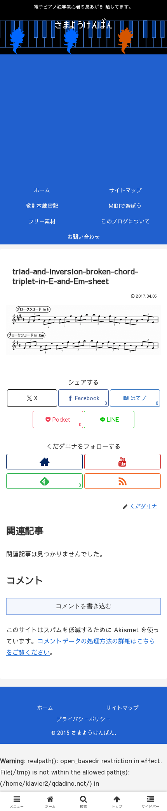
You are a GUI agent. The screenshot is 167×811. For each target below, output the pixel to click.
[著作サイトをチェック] (44, 461)
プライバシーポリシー (83, 719)
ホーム (45, 708)
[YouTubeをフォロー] (122, 461)
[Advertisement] (83, 118)
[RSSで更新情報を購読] (122, 481)
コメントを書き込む (83, 606)
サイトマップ (122, 708)
